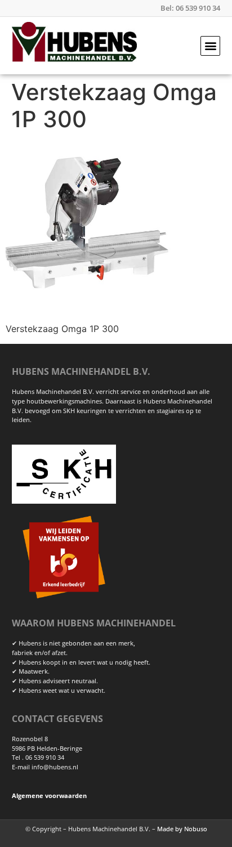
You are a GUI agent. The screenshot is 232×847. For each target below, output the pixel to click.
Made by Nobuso (182, 828)
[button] (210, 46)
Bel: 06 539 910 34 (190, 8)
